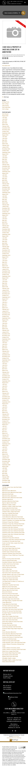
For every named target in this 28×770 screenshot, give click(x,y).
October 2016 (5, 316)
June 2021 (4, 218)
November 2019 (6, 252)
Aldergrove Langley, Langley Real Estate (11, 506)
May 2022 (4, 199)
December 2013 (6, 375)
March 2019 (5, 265)
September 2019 (6, 255)
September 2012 (6, 402)
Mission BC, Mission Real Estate (10, 593)
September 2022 (6, 192)
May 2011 (4, 430)
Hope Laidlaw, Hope (7, 569)
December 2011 (6, 417)
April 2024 (4, 161)
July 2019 (4, 259)
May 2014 (4, 367)
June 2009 (4, 470)
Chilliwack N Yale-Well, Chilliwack (10, 527)
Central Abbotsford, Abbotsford (9, 515)
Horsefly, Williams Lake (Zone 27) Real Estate (13, 574)
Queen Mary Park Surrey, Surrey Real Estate (12, 609)
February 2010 (5, 456)
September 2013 (6, 381)
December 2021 (6, 208)
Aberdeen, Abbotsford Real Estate (10, 501)
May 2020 (4, 241)
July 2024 (4, 156)
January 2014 (5, 374)
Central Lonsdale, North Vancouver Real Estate (13, 518)
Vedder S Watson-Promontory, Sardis (11, 647)
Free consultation (7, 689)
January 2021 (5, 227)
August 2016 (5, 320)
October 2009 (5, 463)
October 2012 (5, 400)
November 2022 (6, 189)
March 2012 (5, 412)
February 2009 (5, 477)
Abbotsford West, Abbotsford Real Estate (12, 497)
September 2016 (6, 318)
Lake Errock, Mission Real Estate (10, 578)
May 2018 (4, 283)
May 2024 (4, 159)
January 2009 (5, 478)
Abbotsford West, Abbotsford (9, 496)
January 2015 (5, 353)
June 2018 (4, 281)
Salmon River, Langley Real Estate (10, 616)
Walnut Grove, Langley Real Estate (10, 651)
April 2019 (4, 264)
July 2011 (4, 426)
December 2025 (6, 128)
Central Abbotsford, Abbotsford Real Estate (12, 517)
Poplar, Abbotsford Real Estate (9, 604)
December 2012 (6, 396)
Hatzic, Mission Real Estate (8, 565)
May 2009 (4, 471)
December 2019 (6, 250)
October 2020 (5, 232)
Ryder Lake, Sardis (6, 614)
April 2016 (4, 327)
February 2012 (5, 414)
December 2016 (6, 313)
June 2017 (4, 302)
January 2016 (5, 332)
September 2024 (6, 152)
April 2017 (4, 306)
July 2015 (4, 342)
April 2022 (4, 201)
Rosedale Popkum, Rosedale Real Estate (12, 613)
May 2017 (4, 304)
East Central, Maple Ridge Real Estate (11, 548)
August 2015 (5, 341)
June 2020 (4, 239)
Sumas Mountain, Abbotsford (9, 632)
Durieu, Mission (6, 544)
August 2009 (5, 466)
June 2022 (4, 197)
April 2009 (4, 473)
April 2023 (4, 180)
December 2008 (6, 480)
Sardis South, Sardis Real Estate (10, 619)
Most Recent (5, 114)
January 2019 (5, 269)
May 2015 (4, 346)
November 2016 (6, 314)
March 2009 (5, 475)
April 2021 (4, 222)
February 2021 (5, 225)
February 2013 (5, 393)
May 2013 (4, 388)
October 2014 (5, 358)
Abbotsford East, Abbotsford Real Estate (14, 56)
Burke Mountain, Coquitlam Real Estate (11, 510)
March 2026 (5, 124)
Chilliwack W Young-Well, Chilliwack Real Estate (13, 539)
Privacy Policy (15, 736)
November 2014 (6, 356)
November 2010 (6, 440)
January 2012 (5, 416)
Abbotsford (5, 489)
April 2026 (4, 122)
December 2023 (6, 166)
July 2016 (4, 321)
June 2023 (4, 176)
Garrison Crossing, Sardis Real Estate (11, 558)
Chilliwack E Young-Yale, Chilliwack (10, 522)
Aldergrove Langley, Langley (9, 504)
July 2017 (4, 300)
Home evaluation (7, 687)
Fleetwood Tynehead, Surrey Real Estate (11, 553)
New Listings (5, 103)
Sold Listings (5, 109)
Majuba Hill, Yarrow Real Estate (9, 586)
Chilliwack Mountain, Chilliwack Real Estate (12, 525)
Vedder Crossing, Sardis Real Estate (11, 640)
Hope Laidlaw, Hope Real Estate (9, 571)
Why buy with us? (7, 674)
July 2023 (4, 175)
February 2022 (5, 204)
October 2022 (5, 190)
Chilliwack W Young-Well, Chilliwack (10, 537)
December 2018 (6, 271)
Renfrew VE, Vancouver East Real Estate (11, 611)
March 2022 (5, 203)
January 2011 (5, 437)
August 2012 (5, 403)
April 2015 (4, 347)
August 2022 (5, 194)
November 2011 (6, 419)
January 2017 (5, 311)
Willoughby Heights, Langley (9, 658)
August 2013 (5, 382)
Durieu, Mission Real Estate (8, 546)
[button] (12, 730)
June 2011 (4, 428)
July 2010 (4, 447)
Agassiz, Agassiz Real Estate (9, 503)
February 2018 (5, 288)
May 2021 (4, 220)
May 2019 (4, 262)
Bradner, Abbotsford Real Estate (9, 508)
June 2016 (4, 323)
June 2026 (4, 119)
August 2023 (5, 173)
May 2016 (4, 325)
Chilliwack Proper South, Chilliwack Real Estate (13, 532)
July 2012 (4, 405)
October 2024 (5, 150)
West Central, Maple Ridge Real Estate (11, 653)
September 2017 (6, 297)
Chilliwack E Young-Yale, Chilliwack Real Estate (13, 523)
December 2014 (6, 355)
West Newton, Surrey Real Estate (10, 654)
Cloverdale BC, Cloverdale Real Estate (11, 541)
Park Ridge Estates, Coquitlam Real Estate (12, 600)
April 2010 (4, 452)
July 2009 (4, 468)
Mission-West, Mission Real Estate (10, 595)
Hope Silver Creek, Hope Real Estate (11, 572)
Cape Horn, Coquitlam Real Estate (10, 513)
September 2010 (6, 443)
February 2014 (5, 372)
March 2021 (5, 224)
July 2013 (4, 384)
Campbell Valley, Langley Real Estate (11, 511)
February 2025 (5, 145)
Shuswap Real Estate (7, 623)
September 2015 (6, 339)
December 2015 (6, 334)
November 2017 (6, 293)
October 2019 (5, 253)
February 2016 (5, 330)
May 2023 (4, 178)
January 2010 (5, 457)
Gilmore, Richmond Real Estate (9, 560)
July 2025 (4, 136)
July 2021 (4, 217)
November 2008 (6, 482)
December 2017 (6, 292)
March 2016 (5, 328)
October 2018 (5, 274)
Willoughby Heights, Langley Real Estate (11, 660)
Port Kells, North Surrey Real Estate (10, 605)
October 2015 (5, 337)
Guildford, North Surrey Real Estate (10, 564)
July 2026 (4, 117)
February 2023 (5, 183)
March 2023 (5, 182)
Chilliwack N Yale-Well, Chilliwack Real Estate (13, 529)
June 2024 (4, 157)
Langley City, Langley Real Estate (10, 579)
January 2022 (5, 206)
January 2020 (5, 248)
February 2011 (5, 435)
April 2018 (4, 285)
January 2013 (5, 395)
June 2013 (4, 386)
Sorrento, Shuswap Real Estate (9, 625)
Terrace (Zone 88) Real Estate (9, 639)
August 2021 (5, 215)
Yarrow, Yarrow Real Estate (8, 661)
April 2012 (4, 410)
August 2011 (5, 424)
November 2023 (6, 168)
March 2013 (5, 391)
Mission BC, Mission (7, 592)
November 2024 (6, 149)
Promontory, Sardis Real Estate (9, 607)
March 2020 (5, 245)
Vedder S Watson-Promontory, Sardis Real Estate (14, 649)
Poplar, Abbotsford (6, 602)
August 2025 (5, 135)
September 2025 (6, 133)
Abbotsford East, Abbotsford (9, 490)
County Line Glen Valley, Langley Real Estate (12, 543)
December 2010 (6, 438)
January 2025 (5, 147)
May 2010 (4, 450)
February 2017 (5, 309)
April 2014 (4, 368)
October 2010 (5, 442)
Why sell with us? (7, 685)
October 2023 (5, 170)
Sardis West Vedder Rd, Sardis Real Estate (12, 621)
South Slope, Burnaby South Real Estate (11, 626)
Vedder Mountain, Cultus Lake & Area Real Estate (13, 642)
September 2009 (6, 464)
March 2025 (5, 143)
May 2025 (4, 140)
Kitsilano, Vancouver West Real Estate (11, 576)
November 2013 (6, 377)
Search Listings (7, 677)
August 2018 (5, 278)
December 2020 (6, 229)
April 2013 (4, 389)
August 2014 (5, 361)
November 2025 (6, 129)
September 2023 (6, 171)
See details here (6, 65)
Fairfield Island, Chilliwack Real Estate (11, 551)
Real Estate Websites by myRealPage (14, 737)
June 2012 (4, 407)
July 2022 (4, 196)
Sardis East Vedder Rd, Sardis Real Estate (12, 618)
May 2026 (4, 121)
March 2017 (5, 307)
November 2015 (6, 335)
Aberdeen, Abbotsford (7, 499)
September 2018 (6, 276)
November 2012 (6, 398)
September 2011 (6, 423)
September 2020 (6, 234)
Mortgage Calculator (8, 676)
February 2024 (5, 164)
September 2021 (6, 213)
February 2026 (5, 126)
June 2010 (4, 449)
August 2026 (5, 115)
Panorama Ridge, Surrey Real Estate (10, 599)
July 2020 (4, 238)
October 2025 (5, 131)
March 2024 (5, 163)
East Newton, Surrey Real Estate (10, 550)
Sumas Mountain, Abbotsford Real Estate (12, 633)
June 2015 (4, 344)
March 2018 (5, 286)
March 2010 (5, 454)
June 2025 (4, 138)
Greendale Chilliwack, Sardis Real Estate (11, 562)
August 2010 (5, 445)
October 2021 (5, 211)
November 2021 (6, 210)
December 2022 (6, 187)
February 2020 (5, 246)
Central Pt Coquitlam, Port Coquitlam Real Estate (13, 520)
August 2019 (5, 257)
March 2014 (5, 370)
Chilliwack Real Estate (7, 536)
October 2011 (5, 421)
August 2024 (5, 154)
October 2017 (5, 295)
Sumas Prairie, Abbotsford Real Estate (11, 635)
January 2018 (5, 290)
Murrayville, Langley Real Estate (9, 597)
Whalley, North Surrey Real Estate (10, 656)
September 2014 (6, 360)
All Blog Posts (5, 102)
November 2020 (6, 231)
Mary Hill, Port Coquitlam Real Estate (11, 588)
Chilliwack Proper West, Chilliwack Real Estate (13, 534)
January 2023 (5, 185)
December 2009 (6, 459)
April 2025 (4, 142)
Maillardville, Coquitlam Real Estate (10, 585)
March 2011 (5, 433)
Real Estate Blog (6, 107)
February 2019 (5, 267)
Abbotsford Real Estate (7, 494)
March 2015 (5, 349)
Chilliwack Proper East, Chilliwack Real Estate (13, 530)
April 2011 (4, 431)
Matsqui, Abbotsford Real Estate (10, 590)
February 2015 (5, 351)
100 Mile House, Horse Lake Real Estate (12, 487)
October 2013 (5, 379)
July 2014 (4, 363)
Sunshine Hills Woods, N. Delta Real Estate (12, 637)
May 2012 (4, 409)
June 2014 (4, 365)
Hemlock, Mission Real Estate (9, 567)
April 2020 (4, 243)
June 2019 (4, 260)
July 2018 (4, 279)
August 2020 (5, 236)
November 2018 (6, 272)
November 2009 (6, 461)
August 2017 (5, 299)
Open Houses (5, 105)
